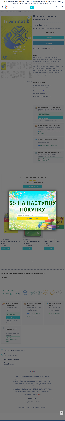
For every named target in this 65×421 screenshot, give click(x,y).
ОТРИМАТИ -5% (32, 218)
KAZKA (6, 7)
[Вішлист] (59, 7)
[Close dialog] (54, 193)
